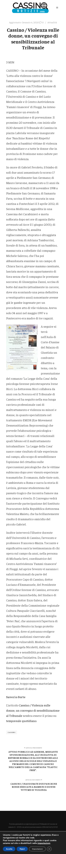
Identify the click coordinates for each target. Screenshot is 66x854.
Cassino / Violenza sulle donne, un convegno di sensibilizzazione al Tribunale (33, 710)
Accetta (9, 849)
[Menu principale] (57, 8)
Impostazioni (37, 849)
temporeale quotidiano (21, 721)
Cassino (12, 732)
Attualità (52, 22)
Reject (22, 849)
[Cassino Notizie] (30, 7)
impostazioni (43, 843)
